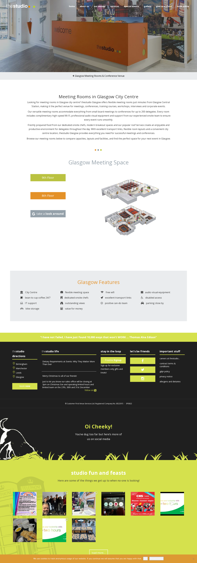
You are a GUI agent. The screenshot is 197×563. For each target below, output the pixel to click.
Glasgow (20, 377)
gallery (147, 6)
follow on (89, 390)
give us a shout (164, 6)
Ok (145, 558)
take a (50, 214)
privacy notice (166, 376)
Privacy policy (156, 558)
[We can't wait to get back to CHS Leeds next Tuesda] (142, 504)
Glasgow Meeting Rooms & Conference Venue (99, 75)
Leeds (18, 372)
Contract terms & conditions (168, 365)
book (24, 386)
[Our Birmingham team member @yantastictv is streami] (25, 504)
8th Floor (48, 196)
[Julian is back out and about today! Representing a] (84, 504)
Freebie (113, 360)
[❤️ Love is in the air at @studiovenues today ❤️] (84, 530)
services (114, 6)
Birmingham (21, 364)
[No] (193, 558)
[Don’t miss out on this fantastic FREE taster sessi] (54, 530)
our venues (99, 6)
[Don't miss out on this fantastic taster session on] (172, 504)
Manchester (21, 368)
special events (131, 6)
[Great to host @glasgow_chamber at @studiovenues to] (54, 504)
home (72, 6)
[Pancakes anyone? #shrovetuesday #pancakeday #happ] (25, 530)
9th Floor (48, 178)
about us (84, 6)
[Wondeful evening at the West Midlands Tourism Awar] (113, 504)
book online (183, 6)
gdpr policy (165, 371)
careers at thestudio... (170, 358)
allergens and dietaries (170, 381)
